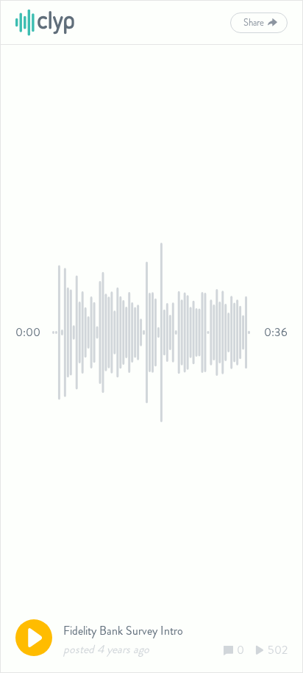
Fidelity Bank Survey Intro (123, 630)
